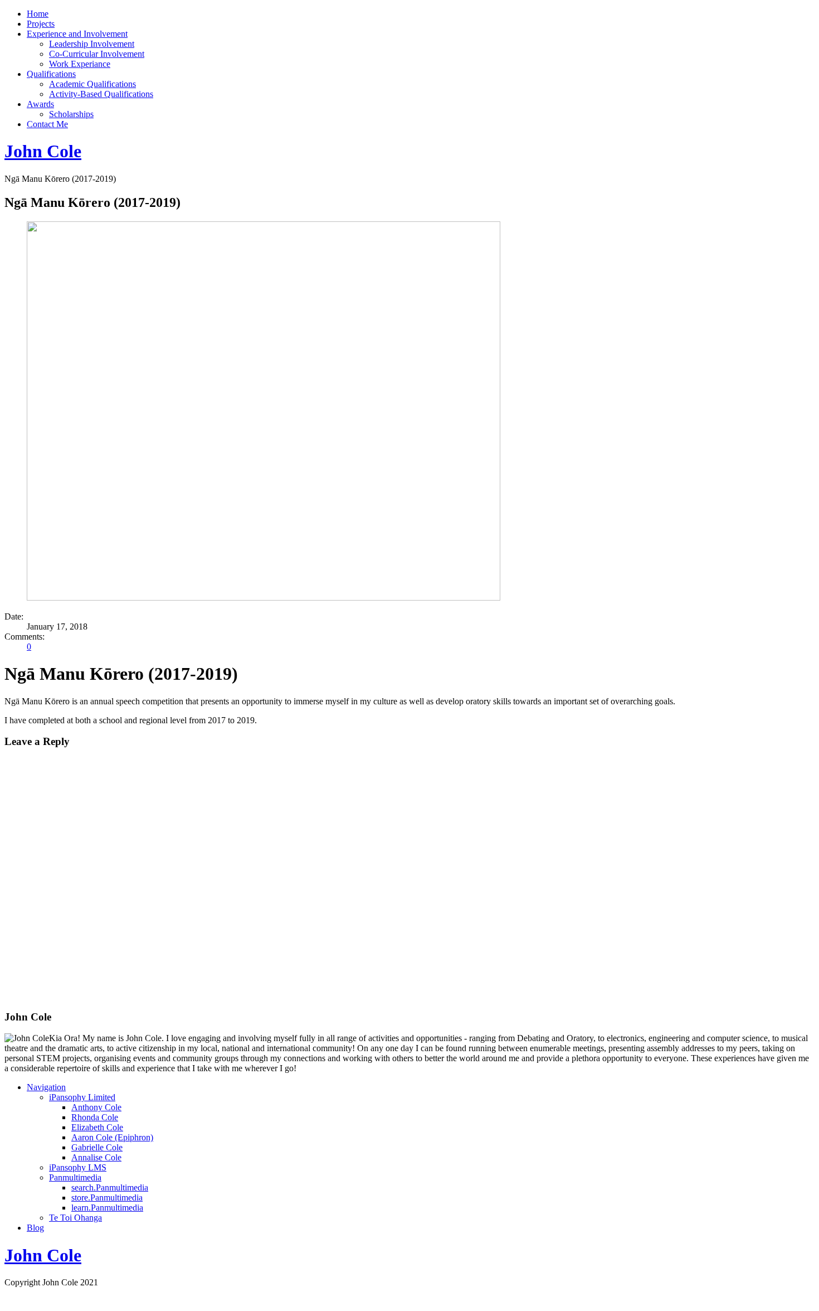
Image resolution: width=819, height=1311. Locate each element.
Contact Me (47, 124)
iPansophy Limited (82, 1097)
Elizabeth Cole (97, 1127)
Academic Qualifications (92, 84)
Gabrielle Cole (97, 1147)
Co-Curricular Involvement (96, 54)
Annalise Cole (96, 1157)
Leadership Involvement (91, 44)
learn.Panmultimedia (107, 1207)
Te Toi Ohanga (75, 1217)
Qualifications (51, 74)
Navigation (46, 1087)
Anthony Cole (96, 1107)
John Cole (42, 151)
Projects (41, 23)
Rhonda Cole (94, 1117)
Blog (35, 1227)
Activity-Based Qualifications (101, 94)
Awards (40, 104)
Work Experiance (79, 64)
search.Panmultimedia (109, 1187)
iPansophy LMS (77, 1167)
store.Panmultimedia (107, 1197)
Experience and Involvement (77, 33)
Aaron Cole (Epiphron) (112, 1137)
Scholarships (71, 114)
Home (37, 13)
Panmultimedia (75, 1177)
